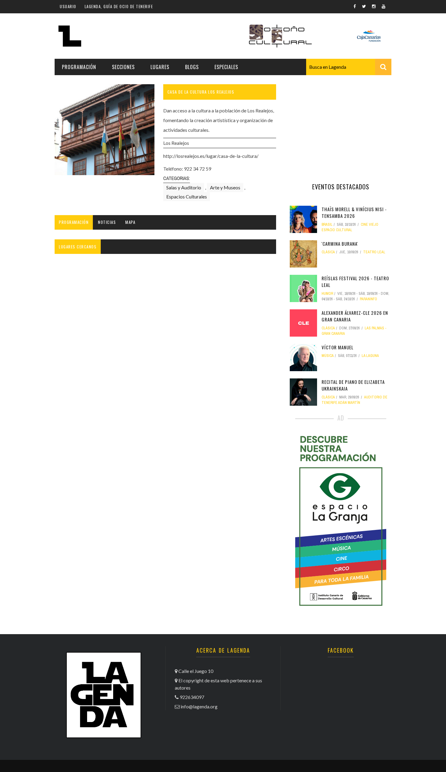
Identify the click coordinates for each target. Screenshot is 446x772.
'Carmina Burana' (340, 243)
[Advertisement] (340, 122)
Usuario (68, 6)
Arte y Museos (225, 187)
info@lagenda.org (199, 706)
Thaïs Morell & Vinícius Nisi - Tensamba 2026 (354, 212)
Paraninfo (368, 299)
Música (328, 355)
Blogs (192, 67)
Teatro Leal (374, 252)
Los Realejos (176, 143)
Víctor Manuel (337, 347)
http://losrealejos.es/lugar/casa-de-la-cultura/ (210, 156)
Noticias (107, 222)
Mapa (130, 222)
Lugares (159, 67)
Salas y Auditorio (183, 187)
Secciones (123, 67)
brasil (327, 224)
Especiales (226, 67)
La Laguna (370, 355)
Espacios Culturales (186, 196)
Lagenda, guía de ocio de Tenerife (119, 6)
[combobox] (348, 67)
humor (327, 293)
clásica (328, 252)
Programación (79, 67)
